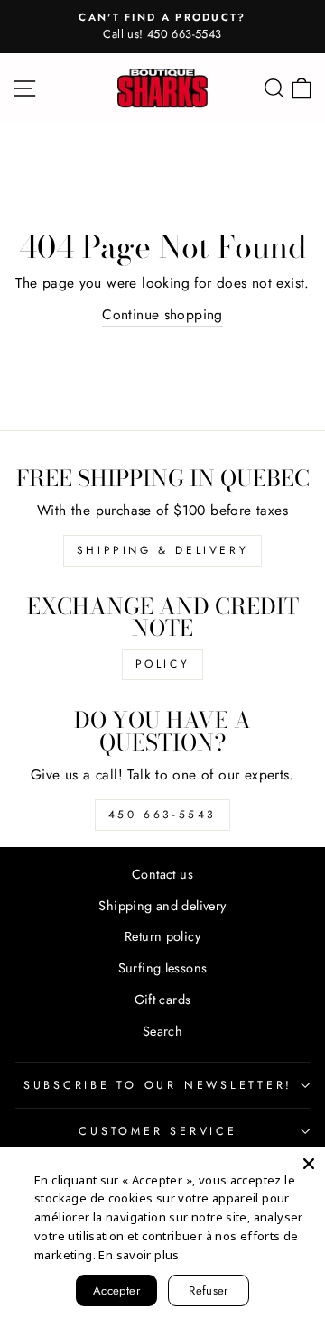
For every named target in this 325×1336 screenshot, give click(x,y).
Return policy (162, 936)
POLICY (162, 664)
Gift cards (163, 999)
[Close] (309, 1164)
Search (162, 1031)
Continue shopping (162, 314)
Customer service (158, 1131)
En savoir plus (138, 1255)
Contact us (162, 874)
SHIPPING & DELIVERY (162, 550)
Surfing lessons (163, 968)
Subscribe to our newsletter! (157, 1085)
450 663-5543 (162, 814)
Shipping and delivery (162, 906)
